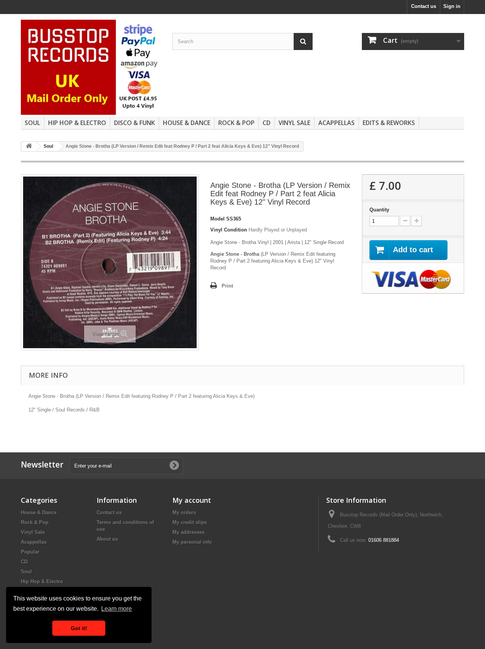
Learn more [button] (116, 608)
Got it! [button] (79, 628)
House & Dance (186, 123)
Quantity (379, 210)
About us (107, 539)
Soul (32, 123)
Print (227, 286)
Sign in (451, 6)
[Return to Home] (29, 146)
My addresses (188, 532)
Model (217, 219)
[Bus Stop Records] (91, 67)
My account (191, 500)
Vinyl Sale (294, 123)
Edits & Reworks (389, 123)
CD (267, 123)
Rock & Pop (236, 123)
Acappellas (336, 123)
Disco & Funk (134, 123)
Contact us (423, 6)
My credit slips (189, 522)
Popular (30, 552)
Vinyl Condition (228, 230)
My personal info (192, 542)
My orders (184, 512)
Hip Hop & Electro (77, 123)
